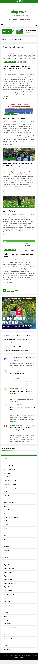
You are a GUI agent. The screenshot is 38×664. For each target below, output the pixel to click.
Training (6, 634)
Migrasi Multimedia (9, 579)
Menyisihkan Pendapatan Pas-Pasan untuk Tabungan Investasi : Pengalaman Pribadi (22, 427)
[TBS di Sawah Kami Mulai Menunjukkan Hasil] (17, 32)
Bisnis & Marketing (9, 466)
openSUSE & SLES (9, 594)
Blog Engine (7, 473)
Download (6, 495)
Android (6, 458)
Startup (6, 620)
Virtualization (7, 642)
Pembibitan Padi (20, 6)
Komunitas (7, 554)
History (6, 524)
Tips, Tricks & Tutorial (10, 627)
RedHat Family (8, 605)
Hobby (5, 528)
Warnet (6, 645)
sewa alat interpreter (16, 371)
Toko (5, 631)
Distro (5, 491)
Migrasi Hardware (9, 576)
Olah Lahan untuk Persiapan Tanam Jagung (16, 350)
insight (6, 539)
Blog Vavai (19, 12)
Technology (7, 624)
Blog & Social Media (9, 469)
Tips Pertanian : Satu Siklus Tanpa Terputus (19, 3)
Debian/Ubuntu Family (10, 484)
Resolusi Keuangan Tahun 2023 (14, 118)
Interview (6, 546)
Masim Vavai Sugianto (10, 74)
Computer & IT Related (10, 480)
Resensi (6, 609)
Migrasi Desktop (8, 572)
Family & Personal (9, 159)
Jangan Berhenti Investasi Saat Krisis (24, 357)
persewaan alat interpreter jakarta (20, 405)
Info (5, 535)
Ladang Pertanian (9, 211)
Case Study (7, 477)
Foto (5, 513)
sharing (6, 616)
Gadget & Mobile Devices (11, 517)
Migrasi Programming (10, 583)
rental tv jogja (14, 389)
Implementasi (8, 532)
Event (5, 499)
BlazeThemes (19, 657)
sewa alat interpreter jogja (17, 425)
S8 (10, 357)
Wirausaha (7, 649)
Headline (7, 61)
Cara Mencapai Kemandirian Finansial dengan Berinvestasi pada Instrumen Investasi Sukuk (16, 68)
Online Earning (8, 590)
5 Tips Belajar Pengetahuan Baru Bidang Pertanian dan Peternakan (21, 391)
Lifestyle (6, 557)
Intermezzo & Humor (23, 206)
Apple (5, 462)
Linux (5, 561)
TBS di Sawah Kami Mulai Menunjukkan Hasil (19, 4)
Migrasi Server (8, 587)
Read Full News (7, 99)
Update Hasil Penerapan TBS (19, 1)
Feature (6, 506)
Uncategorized (8, 638)
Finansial (7, 113)
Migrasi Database (9, 568)
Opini (12, 61)
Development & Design (10, 488)
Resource (6, 612)
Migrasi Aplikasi (8, 565)
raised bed (7, 601)
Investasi (14, 113)
